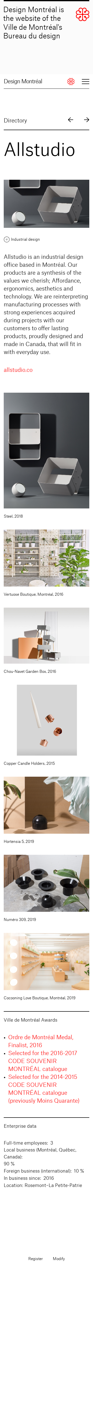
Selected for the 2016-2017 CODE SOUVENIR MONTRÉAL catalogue (42, 1061)
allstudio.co (18, 370)
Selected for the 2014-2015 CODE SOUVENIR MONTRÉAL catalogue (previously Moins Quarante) (44, 1089)
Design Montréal (23, 81)
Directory (15, 120)
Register (35, 1259)
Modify (59, 1259)
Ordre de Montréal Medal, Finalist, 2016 (40, 1041)
